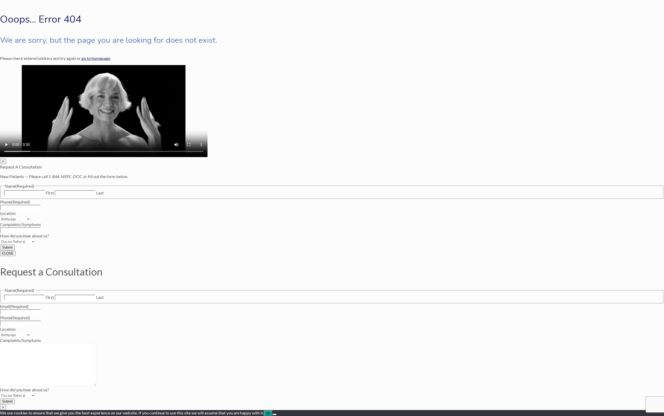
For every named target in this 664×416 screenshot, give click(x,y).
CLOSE (7, 253)
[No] (274, 414)
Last (100, 192)
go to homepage (95, 58)
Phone (15, 201)
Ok (268, 413)
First (50, 192)
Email (14, 306)
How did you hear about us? (24, 235)
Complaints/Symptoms (20, 224)
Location (8, 213)
